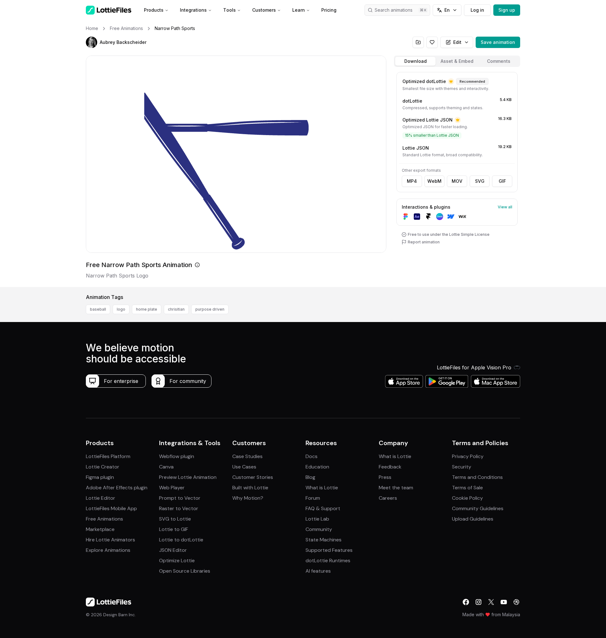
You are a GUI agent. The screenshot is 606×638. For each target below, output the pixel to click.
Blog (310, 477)
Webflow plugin (176, 456)
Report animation (424, 242)
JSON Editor (173, 550)
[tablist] (457, 61)
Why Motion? (247, 498)
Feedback (390, 466)
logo (121, 309)
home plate (146, 309)
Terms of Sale (467, 487)
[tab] (415, 61)
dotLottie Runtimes (328, 560)
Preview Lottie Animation (188, 477)
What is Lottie (322, 487)
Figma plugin (100, 477)
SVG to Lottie (175, 519)
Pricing (328, 10)
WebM (434, 181)
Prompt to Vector (179, 498)
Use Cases (244, 466)
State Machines (324, 539)
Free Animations (104, 519)
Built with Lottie (250, 487)
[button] (91, 42)
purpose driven (209, 309)
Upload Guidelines (472, 519)
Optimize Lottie (177, 560)
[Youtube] (504, 602)
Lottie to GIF (173, 529)
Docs (312, 456)
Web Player (172, 487)
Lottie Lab (317, 519)
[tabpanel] (457, 178)
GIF (502, 181)
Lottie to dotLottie (181, 539)
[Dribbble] (516, 602)
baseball (98, 309)
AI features (318, 571)
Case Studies (247, 456)
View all (505, 207)
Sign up (506, 10)
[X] (491, 602)
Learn (298, 10)
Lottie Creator (102, 466)
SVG (479, 181)
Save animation (498, 42)
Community (319, 529)
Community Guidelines (477, 508)
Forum (313, 498)
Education (317, 466)
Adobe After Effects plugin (116, 487)
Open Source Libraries (184, 571)
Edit (457, 42)
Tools (229, 10)
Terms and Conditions (477, 477)
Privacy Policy (468, 456)
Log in (477, 10)
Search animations (394, 10)
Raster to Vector (178, 508)
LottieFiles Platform (108, 456)
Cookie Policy (467, 498)
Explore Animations (108, 550)
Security (461, 466)
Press (385, 477)
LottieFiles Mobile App (111, 508)
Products (153, 10)
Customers (264, 10)
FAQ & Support (323, 508)
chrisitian (176, 309)
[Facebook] (466, 602)
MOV (457, 181)
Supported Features (329, 550)
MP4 (412, 181)
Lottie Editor (100, 498)
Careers (388, 498)
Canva (166, 466)
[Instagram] (478, 602)
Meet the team (396, 487)
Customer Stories (252, 477)
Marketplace (100, 529)
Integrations (193, 10)
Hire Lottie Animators (110, 539)
